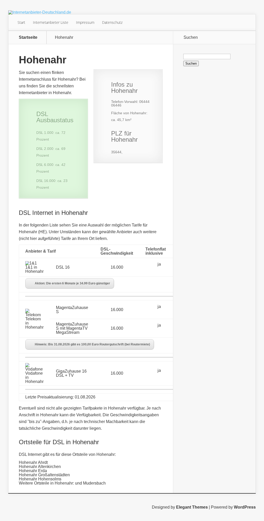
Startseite (28, 37)
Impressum (85, 22)
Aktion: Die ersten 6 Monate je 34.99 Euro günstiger (72, 283)
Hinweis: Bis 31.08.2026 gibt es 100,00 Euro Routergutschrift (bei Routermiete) (92, 344)
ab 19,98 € (189, 372)
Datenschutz (112, 22)
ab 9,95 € (188, 309)
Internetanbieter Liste (50, 22)
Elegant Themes (192, 507)
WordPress (245, 507)
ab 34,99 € (189, 266)
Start (21, 22)
